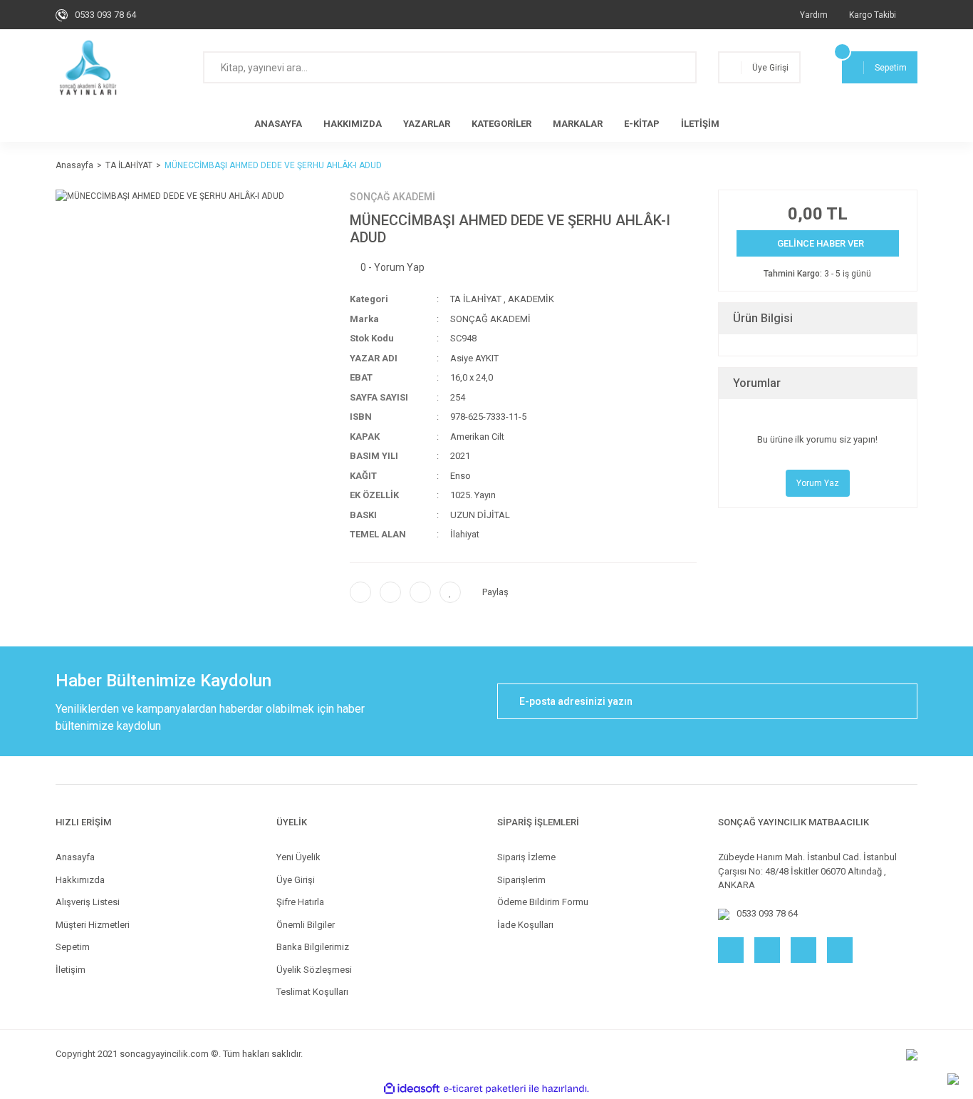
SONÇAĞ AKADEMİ (392, 196)
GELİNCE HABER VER (820, 243)
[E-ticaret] (484, 1088)
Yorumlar (757, 383)
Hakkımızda (80, 879)
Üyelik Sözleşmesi (314, 969)
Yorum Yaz (817, 483)
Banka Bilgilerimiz (312, 946)
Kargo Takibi (872, 15)
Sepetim (73, 946)
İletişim (70, 969)
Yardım (814, 15)
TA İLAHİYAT (475, 299)
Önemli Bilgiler (305, 924)
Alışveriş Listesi (88, 902)
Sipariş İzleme (526, 857)
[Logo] (88, 67)
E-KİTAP (642, 123)
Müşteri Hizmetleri (93, 924)
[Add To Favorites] (450, 592)
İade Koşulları (525, 924)
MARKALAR (578, 123)
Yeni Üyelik (298, 857)
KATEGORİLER (501, 123)
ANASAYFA (278, 123)
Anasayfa (75, 857)
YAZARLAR (426, 123)
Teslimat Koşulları (312, 991)
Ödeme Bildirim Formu (542, 902)
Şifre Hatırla (300, 902)
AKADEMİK (531, 299)
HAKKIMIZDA (352, 123)
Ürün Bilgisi (763, 318)
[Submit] (899, 701)
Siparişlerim (521, 879)
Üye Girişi (295, 879)
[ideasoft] (411, 1088)
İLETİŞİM (700, 123)
